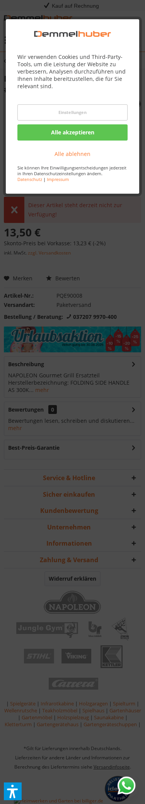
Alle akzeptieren (72, 132)
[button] (13, 791)
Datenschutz (29, 179)
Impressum (58, 179)
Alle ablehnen (72, 153)
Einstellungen (72, 112)
